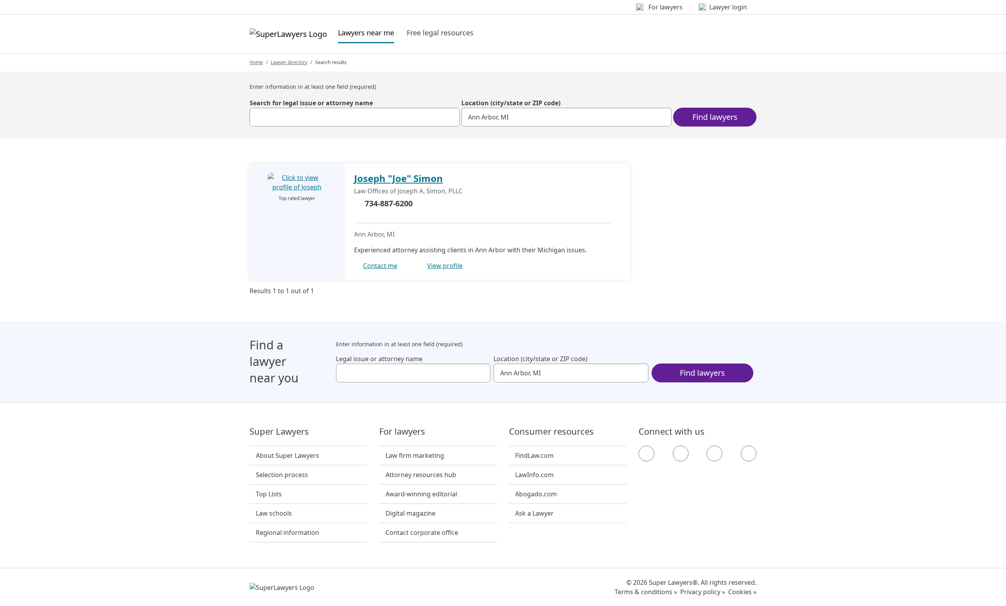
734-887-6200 (389, 203)
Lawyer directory (289, 62)
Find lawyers (715, 117)
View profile (445, 265)
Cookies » (742, 592)
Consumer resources (551, 431)
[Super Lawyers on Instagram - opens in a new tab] (680, 453)
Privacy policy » (702, 592)
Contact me (380, 265)
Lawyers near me (366, 32)
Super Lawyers (279, 431)
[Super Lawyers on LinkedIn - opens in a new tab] (748, 453)
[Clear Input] (450, 117)
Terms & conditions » (646, 592)
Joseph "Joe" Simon (398, 178)
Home (256, 62)
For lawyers (402, 431)
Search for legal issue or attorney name (311, 103)
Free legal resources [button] (440, 32)
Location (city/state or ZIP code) (510, 103)
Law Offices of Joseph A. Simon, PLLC (408, 191)
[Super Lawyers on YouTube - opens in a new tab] (714, 453)
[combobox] (355, 117)
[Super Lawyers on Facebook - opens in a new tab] (646, 453)
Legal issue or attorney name (379, 358)
